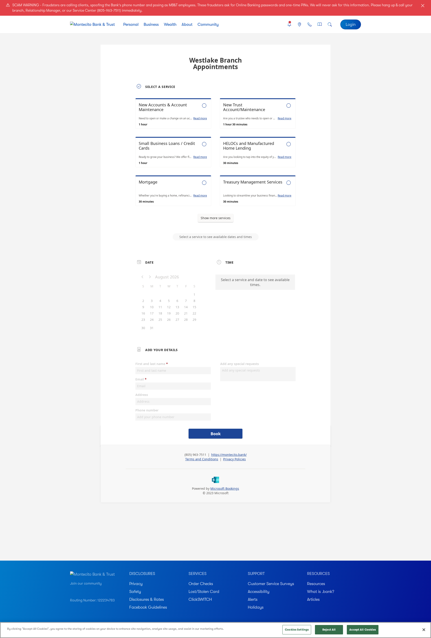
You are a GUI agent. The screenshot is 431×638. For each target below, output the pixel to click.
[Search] (330, 24)
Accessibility (258, 591)
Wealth (170, 24)
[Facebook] (88, 590)
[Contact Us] (309, 24)
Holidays (256, 607)
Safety (135, 591)
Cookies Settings (297, 629)
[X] (104, 590)
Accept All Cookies (362, 629)
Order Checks (201, 583)
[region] (215, 630)
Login (351, 24)
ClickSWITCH (200, 599)
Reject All (329, 629)
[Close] (424, 630)
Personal (131, 24)
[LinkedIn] (96, 590)
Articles (313, 599)
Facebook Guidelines (148, 607)
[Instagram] (80, 590)
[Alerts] (289, 24)
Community (208, 24)
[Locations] (299, 24)
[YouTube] (72, 590)
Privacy (136, 583)
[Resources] (320, 24)
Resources (316, 583)
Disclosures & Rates (146, 599)
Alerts (252, 599)
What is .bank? (320, 591)
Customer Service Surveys (271, 583)
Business (151, 24)
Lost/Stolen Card (204, 591)
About (187, 24)
